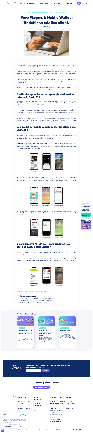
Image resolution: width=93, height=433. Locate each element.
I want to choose (8, 426)
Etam (35, 410)
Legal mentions (70, 403)
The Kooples (37, 405)
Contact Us (69, 3)
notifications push (71, 143)
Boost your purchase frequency (56, 407)
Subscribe (45, 370)
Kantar (42, 110)
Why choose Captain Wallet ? (27, 3)
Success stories (44, 3)
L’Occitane (37, 403)
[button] (2, 430)
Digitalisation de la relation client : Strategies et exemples (34, 302)
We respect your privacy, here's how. (9, 422)
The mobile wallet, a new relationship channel (57, 402)
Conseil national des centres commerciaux (65, 110)
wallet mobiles (20, 137)
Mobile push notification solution (24, 407)
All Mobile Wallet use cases (56, 411)
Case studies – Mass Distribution (56, 416)
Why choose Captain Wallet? (24, 402)
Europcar (37, 408)
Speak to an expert (41, 387)
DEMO (79, 3)
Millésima (65, 134)
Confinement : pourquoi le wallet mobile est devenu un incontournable (37, 298)
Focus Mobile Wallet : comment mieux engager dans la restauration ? (37, 300)
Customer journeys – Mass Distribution (56, 420)
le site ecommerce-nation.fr (69, 87)
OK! (21, 426)
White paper (57, 3)
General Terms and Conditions (71, 407)
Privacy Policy (70, 401)
